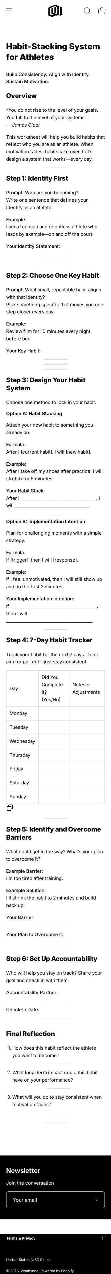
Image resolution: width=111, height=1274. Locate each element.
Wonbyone (30, 1271)
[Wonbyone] (55, 11)
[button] (86, 11)
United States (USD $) (25, 1260)
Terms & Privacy (20, 1238)
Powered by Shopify (57, 1271)
